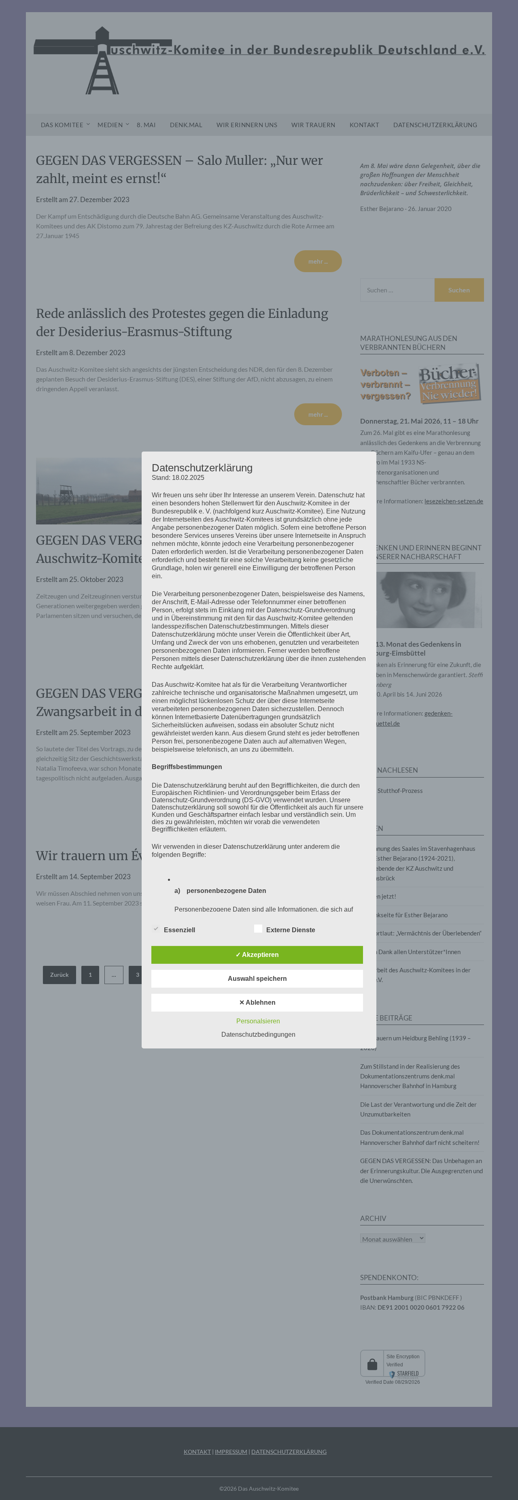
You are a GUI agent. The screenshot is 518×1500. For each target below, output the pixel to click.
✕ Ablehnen (257, 1002)
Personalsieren (258, 1021)
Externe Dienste (290, 930)
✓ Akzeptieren (257, 954)
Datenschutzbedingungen (258, 1034)
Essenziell (179, 930)
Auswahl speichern (257, 978)
